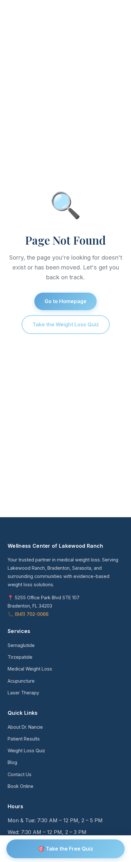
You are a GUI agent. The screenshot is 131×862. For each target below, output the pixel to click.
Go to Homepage (65, 301)
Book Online (20, 786)
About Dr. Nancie (25, 727)
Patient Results (24, 738)
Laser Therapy (23, 692)
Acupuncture (21, 681)
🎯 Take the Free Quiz (65, 848)
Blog (12, 762)
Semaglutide (21, 645)
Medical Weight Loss (30, 668)
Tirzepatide (20, 657)
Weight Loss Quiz (26, 750)
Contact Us (19, 774)
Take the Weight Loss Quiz (65, 324)
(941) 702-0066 (32, 614)
